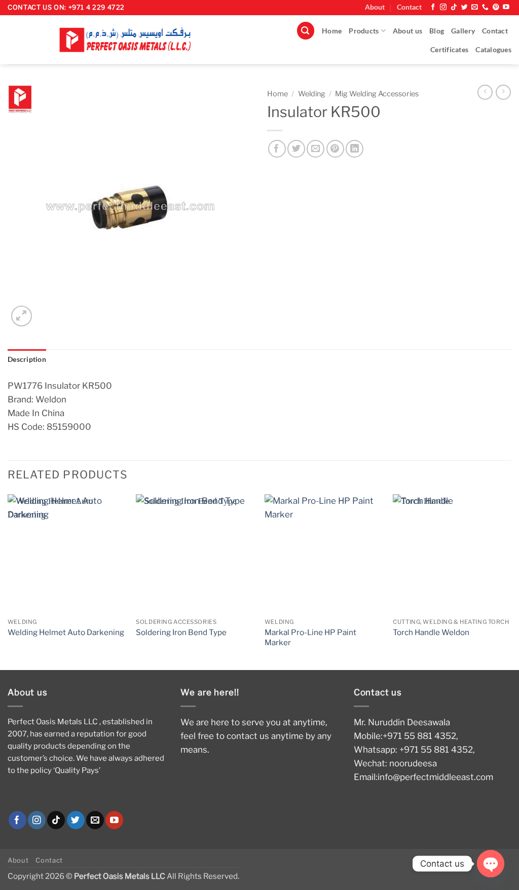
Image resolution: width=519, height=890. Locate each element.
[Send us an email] (474, 7)
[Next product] (485, 92)
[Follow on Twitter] (464, 7)
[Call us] (485, 7)
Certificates (449, 50)
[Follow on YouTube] (506, 7)
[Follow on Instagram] (443, 7)
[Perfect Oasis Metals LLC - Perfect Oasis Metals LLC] (129, 40)
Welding (311, 93)
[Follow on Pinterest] (496, 7)
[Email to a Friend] (315, 149)
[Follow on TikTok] (454, 7)
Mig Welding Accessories (377, 93)
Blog (436, 31)
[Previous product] (503, 92)
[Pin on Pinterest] (335, 149)
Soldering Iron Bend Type (181, 632)
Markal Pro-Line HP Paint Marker (310, 637)
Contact (409, 7)
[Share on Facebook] (277, 149)
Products (364, 31)
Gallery (463, 31)
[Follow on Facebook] (433, 7)
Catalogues (493, 50)
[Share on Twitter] (296, 149)
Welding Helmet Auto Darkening (66, 632)
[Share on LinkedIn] (354, 149)
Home (332, 31)
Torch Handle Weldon (431, 632)
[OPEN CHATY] (490, 863)
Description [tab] (27, 359)
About (375, 7)
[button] (305, 31)
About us (407, 31)
